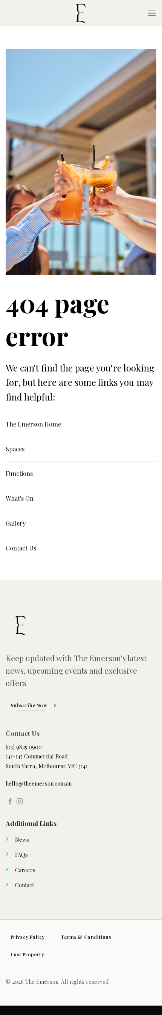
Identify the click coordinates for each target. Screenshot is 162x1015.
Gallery (16, 523)
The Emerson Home (33, 424)
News (22, 839)
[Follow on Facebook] (10, 801)
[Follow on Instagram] (20, 801)
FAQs (21, 854)
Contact (24, 885)
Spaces (15, 449)
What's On (20, 498)
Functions (19, 473)
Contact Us (21, 548)
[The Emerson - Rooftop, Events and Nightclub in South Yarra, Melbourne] (81, 13)
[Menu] (151, 13)
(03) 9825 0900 (24, 747)
